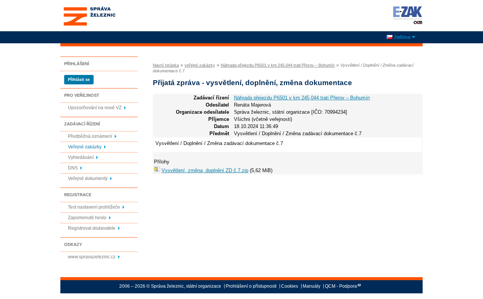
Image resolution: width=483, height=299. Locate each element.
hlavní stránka (166, 65)
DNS (73, 168)
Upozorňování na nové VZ (95, 107)
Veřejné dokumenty (88, 178)
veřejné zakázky (200, 65)
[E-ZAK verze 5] (406, 15)
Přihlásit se (79, 79)
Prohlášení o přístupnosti (251, 286)
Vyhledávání (81, 157)
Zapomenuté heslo (87, 217)
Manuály (311, 286)
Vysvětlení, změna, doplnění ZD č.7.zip (205, 170)
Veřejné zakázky (85, 147)
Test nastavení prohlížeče (94, 207)
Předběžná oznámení (90, 136)
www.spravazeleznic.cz (91, 256)
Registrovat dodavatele (91, 228)
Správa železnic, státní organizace (89, 9)
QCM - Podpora (341, 286)
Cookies (289, 286)
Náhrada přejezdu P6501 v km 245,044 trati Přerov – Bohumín (278, 65)
